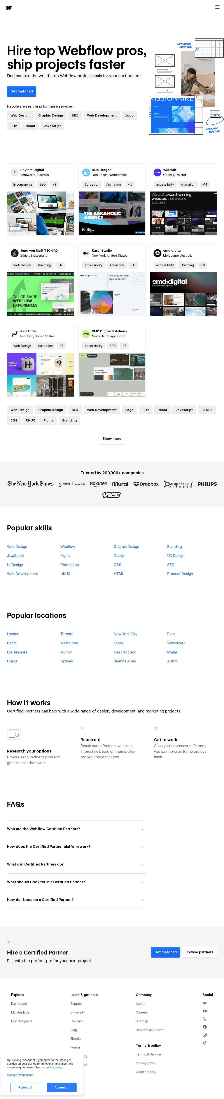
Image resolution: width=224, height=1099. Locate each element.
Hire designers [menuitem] (21, 1021)
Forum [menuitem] (75, 1047)
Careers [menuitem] (142, 1012)
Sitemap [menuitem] (142, 1021)
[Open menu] (217, 7)
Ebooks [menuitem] (75, 1038)
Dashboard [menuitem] (19, 1003)
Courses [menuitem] (76, 1021)
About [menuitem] (140, 1003)
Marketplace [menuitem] (20, 1012)
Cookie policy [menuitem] (146, 1072)
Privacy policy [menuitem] (146, 1063)
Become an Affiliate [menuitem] (150, 1030)
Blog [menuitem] (73, 1030)
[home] (8, 8)
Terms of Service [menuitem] (148, 1054)
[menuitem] (205, 1003)
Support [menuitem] (76, 1003)
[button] (54, 184)
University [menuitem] (77, 1012)
